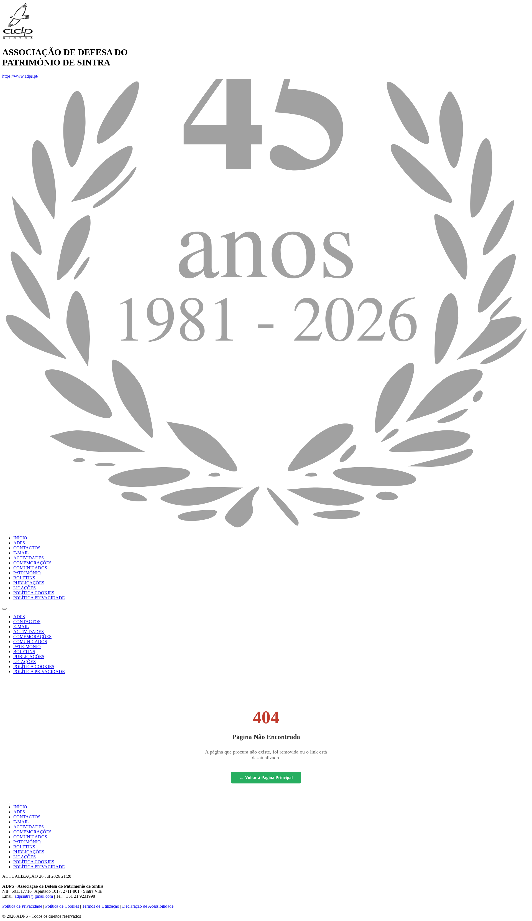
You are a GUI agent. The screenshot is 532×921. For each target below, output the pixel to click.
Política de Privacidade (22, 906)
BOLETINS (24, 577)
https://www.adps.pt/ (20, 76)
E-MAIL (21, 552)
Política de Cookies (62, 906)
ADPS (19, 543)
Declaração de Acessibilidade (147, 906)
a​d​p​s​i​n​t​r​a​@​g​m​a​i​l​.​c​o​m (34, 896)
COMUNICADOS (30, 567)
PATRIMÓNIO (27, 572)
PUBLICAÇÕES (28, 582)
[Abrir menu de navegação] (4, 609)
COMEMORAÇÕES (32, 562)
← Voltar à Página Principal (266, 777)
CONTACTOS (26, 548)
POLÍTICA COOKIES (33, 592)
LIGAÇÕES (24, 587)
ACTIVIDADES (28, 557)
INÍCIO (20, 538)
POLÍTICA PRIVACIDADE (39, 597)
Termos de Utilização (100, 906)
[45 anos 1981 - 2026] (266, 528)
